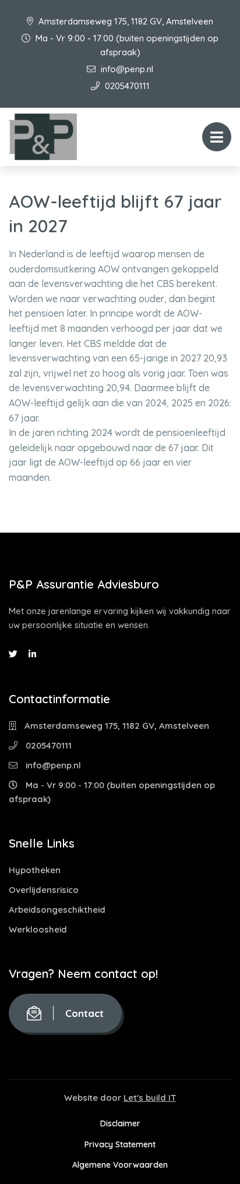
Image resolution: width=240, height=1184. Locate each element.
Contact (84, 1013)
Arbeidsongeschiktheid (57, 909)
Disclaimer (120, 1123)
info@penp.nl (125, 69)
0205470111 (126, 85)
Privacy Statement (120, 1144)
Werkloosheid (38, 929)
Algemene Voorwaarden (120, 1165)
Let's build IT (149, 1097)
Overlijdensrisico (44, 889)
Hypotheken (35, 869)
